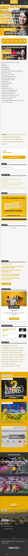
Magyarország (22, 134)
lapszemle (14, 134)
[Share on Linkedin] (16, 41)
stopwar (21, 359)
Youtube (4, 144)
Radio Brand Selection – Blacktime (9, 329)
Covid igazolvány (6, 345)
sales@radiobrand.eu (8, 528)
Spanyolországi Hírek (14, 9)
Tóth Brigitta (5, 141)
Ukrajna (21, 361)
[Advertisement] (14, 118)
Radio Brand (17, 30)
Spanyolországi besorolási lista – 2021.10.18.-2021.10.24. (13, 188)
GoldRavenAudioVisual (7, 347)
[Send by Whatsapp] (20, 41)
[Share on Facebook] (3, 41)
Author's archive (14, 157)
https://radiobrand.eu (8, 523)
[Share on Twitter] (8, 41)
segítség (11, 356)
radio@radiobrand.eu (8, 526)
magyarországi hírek (7, 137)
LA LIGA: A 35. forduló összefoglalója (14, 483)
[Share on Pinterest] (12, 41)
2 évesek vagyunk (5, 177)
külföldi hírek (13, 350)
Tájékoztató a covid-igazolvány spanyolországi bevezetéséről (10, 275)
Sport (16, 359)
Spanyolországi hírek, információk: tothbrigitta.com (12, 183)
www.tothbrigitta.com (17, 141)
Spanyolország (6, 139)
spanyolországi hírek (16, 139)
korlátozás (5, 350)
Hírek (9, 134)
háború (17, 347)
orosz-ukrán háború (19, 354)
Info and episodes (14, 318)
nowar (11, 354)
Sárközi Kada (5, 361)
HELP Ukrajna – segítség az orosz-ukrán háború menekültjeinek (12, 267)
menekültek (5, 354)
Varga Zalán (5, 363)
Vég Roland (12, 363)
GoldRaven (14, 345)
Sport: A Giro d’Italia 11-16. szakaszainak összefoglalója (14, 463)
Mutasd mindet (6, 283)
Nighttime (5, 335)
